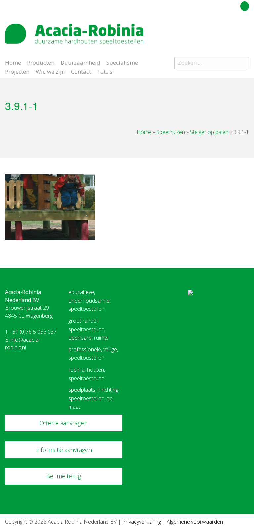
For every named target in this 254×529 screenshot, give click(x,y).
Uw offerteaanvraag (215, 5)
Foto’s (104, 71)
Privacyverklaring (141, 521)
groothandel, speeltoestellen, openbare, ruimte (88, 329)
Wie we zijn (50, 71)
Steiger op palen (209, 132)
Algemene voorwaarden (195, 521)
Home (13, 62)
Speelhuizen (170, 132)
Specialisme (122, 62)
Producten (40, 62)
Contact (81, 71)
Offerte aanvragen (63, 423)
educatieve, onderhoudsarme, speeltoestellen (89, 300)
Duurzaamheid (80, 62)
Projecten (17, 71)
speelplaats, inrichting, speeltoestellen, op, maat (93, 398)
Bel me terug (63, 476)
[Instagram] (245, 31)
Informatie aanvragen (63, 450)
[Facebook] (233, 31)
